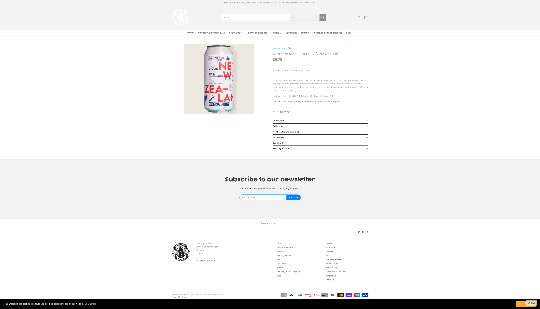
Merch (280, 267)
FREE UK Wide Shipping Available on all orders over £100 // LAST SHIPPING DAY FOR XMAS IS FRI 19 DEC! (270, 2)
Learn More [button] (90, 304)
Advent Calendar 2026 (287, 247)
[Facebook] (363, 231)
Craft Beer (281, 251)
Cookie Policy (331, 267)
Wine (279, 259)
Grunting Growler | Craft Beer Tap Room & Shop (207, 294)
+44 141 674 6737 (207, 260)
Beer (291, 48)
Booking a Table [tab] (281, 148)
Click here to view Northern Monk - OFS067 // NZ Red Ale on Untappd (306, 101)
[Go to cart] (365, 17)
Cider (327, 255)
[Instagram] (367, 231)
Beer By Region (284, 255)
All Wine (329, 251)
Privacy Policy (331, 263)
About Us (329, 279)
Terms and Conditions (335, 271)
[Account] (359, 17)
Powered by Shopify (180, 297)
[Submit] (323, 17)
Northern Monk (280, 48)
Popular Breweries (333, 259)
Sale (279, 275)
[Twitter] (359, 231)
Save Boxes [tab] (278, 137)
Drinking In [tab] (278, 143)
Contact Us (330, 275)
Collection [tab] (278, 126)
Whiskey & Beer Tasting (288, 271)
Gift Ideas (281, 263)
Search (328, 243)
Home (280, 243)
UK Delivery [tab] (278, 120)
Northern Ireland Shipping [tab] (286, 132)
